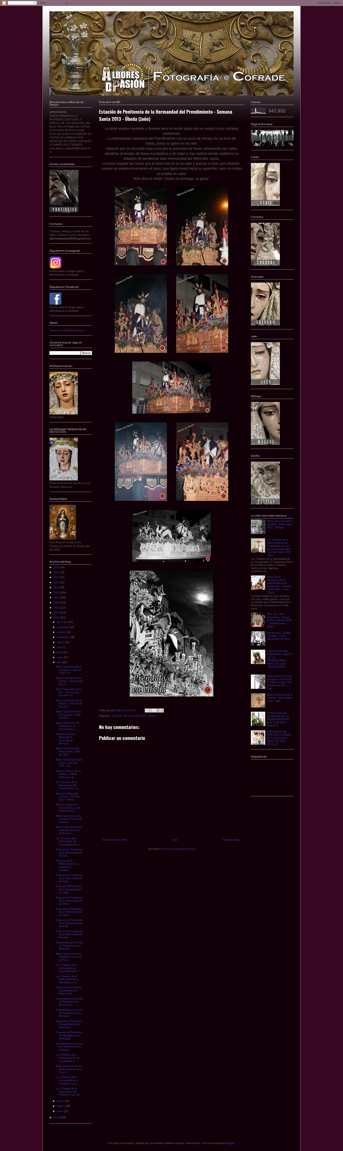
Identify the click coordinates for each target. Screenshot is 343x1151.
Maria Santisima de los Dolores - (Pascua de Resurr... (69, 681)
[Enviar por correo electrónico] (147, 710)
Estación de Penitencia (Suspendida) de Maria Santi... (69, 990)
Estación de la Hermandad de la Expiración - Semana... (67, 865)
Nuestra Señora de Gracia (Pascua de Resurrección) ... (68, 807)
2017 (57, 597)
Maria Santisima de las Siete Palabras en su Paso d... (69, 1069)
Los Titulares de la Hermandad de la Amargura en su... (67, 1080)
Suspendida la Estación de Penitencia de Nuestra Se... (69, 1001)
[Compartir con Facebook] (158, 710)
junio (60, 652)
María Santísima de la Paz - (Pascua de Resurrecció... (68, 692)
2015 (57, 607)
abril (59, 662)
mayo (60, 657)
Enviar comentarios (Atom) (180, 848)
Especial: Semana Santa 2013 (129, 715)
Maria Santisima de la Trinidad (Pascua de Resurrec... (69, 819)
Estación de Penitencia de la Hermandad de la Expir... (69, 852)
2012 (57, 1117)
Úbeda (151, 715)
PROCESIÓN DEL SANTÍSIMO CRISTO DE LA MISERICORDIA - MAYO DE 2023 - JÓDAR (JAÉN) (279, 659)
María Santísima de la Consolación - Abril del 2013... (68, 714)
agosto (61, 642)
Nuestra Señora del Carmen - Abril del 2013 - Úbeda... (67, 796)
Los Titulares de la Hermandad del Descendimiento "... (68, 968)
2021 (57, 577)
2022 (57, 572)
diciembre (63, 622)
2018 (57, 592)
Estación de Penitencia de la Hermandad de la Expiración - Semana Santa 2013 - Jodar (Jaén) (279, 584)
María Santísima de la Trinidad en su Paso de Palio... (69, 956)
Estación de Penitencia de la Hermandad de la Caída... (69, 889)
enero (60, 1111)
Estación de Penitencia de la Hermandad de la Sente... (69, 900)
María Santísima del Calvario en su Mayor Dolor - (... (67, 726)
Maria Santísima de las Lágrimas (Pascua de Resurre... (69, 830)
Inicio (175, 839)
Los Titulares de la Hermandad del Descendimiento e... (69, 841)
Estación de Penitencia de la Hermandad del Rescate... (69, 923)
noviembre (63, 627)
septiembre (63, 637)
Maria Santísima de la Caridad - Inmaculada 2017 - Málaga (279, 524)
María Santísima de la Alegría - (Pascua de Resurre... (69, 703)
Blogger (230, 1143)
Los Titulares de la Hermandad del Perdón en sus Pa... (69, 1091)
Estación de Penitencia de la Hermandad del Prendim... (69, 934)
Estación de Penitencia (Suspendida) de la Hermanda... (69, 1024)
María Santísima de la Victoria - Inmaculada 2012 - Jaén (280, 697)
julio (59, 647)
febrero (61, 1106)
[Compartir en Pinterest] (162, 710)
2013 (57, 617)
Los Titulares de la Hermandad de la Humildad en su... (67, 979)
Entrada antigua (232, 839)
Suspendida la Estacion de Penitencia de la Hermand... (69, 1046)
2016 (57, 602)
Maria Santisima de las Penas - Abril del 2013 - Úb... (69, 762)
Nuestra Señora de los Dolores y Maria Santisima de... (68, 774)
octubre (61, 632)
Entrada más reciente (114, 839)
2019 (57, 587)
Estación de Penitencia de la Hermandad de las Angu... (69, 878)
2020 (57, 582)
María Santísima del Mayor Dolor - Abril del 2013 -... (68, 751)
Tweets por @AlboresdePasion (67, 330)
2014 (57, 612)
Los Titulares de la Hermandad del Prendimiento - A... (68, 785)
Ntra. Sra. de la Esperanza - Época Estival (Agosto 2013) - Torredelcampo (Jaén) (279, 620)
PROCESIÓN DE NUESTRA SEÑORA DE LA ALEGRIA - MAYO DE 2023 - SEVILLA (279, 738)
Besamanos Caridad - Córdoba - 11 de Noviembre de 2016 (279, 635)
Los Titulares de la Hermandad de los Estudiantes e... (68, 1057)
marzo (61, 1101)
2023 (57, 567)
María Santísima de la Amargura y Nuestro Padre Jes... (69, 669)
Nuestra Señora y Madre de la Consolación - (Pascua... (66, 739)
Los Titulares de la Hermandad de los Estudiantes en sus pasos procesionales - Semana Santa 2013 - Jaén (279, 547)
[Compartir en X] (154, 710)
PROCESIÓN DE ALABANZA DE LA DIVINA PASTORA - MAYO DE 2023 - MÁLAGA (278, 719)
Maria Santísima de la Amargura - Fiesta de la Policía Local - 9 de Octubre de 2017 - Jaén (279, 682)
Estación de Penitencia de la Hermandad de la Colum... (69, 912)
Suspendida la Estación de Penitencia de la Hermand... (69, 945)
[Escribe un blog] (150, 710)
